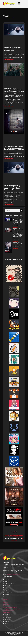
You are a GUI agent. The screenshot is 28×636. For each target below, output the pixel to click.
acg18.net (14, 532)
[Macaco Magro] (14, 416)
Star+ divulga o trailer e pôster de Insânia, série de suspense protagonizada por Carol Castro (14, 148)
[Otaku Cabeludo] (14, 450)
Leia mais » (15, 227)
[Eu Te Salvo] (14, 348)
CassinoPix (6, 604)
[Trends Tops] (14, 359)
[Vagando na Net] (14, 382)
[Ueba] (14, 371)
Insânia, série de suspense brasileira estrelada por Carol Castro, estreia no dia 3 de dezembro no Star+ (13, 188)
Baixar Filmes (6, 612)
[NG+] (14, 461)
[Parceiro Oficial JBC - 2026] (14, 274)
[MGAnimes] (14, 303)
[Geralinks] (14, 337)
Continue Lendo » (9, 59)
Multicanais (6, 601)
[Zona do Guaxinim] (14, 291)
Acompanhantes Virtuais (10, 607)
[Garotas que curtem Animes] (14, 439)
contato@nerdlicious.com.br (13, 574)
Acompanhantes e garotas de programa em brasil (11, 609)
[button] (19, 3)
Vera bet (5, 602)
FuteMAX (5, 599)
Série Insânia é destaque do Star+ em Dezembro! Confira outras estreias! (13, 49)
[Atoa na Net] (14, 325)
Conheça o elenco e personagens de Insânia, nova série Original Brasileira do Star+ (14, 89)
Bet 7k (4, 606)
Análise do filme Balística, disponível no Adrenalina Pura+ (18, 244)
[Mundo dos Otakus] (14, 405)
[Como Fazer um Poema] (14, 427)
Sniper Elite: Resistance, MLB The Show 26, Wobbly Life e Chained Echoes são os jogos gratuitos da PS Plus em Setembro (18, 220)
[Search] (21, 210)
